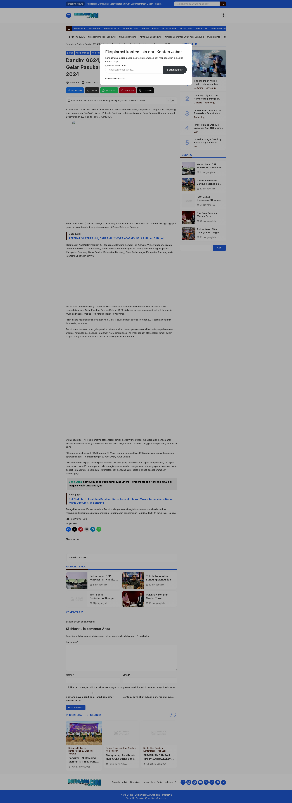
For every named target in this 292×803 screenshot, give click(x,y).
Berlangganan (175, 69)
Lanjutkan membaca (115, 78)
